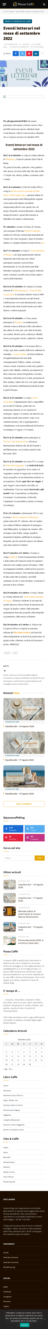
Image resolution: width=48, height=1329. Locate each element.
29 (24, 1064)
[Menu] (4, 4)
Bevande (6, 1157)
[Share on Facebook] (16, 53)
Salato (5, 1147)
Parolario (18, 322)
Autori (5, 1085)
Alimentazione (9, 1162)
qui (42, 242)
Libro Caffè (20, 11)
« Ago (5, 1069)
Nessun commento (20, 47)
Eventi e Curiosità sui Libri (35, 11)
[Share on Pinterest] (29, 53)
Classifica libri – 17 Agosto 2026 (19, 760)
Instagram (7, 1296)
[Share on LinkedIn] (36, 53)
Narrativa (7, 1090)
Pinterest (7, 1301)
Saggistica (7, 1115)
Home (12, 11)
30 (30, 1064)
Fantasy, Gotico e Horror (13, 1105)
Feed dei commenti (11, 1262)
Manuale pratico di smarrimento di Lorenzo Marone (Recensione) (29, 914)
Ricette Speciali (9, 1182)
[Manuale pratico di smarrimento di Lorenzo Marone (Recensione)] (9, 911)
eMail (5, 1287)
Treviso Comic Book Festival (15, 441)
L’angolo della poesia (11, 1120)
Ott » (11, 1069)
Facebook (7, 1291)
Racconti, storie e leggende (13, 1124)
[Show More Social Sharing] (42, 53)
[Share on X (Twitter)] (22, 53)
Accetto (24, 1325)
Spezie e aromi (9, 1172)
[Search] (44, 4)
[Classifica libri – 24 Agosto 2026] (24, 709)
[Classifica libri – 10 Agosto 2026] (24, 776)
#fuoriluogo (10, 159)
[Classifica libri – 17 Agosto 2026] (24, 743)
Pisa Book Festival (22, 632)
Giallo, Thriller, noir (10, 1100)
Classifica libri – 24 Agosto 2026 (19, 726)
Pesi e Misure (8, 1177)
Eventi (7, 653)
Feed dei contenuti (10, 1257)
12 (6, 1056)
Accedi (5, 1252)
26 (6, 1064)
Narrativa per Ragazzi (11, 1110)
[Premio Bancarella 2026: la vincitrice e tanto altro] (9, 940)
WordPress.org (9, 1267)
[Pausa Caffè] (24, 4)
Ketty (6, 666)
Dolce (5, 1152)
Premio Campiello (32, 230)
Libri (15, 653)
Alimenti (6, 1167)
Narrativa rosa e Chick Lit (13, 1095)
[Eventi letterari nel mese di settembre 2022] (24, 73)
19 (6, 1060)
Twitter (6, 1306)
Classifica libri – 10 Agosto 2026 (19, 794)
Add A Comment (24, 804)
